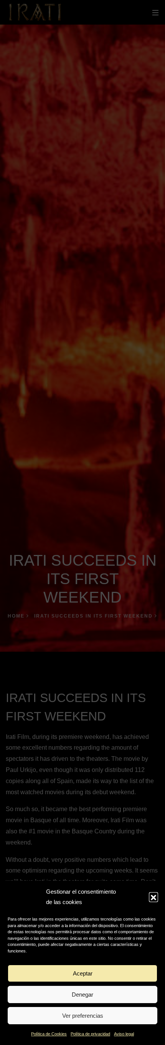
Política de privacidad (90, 1034)
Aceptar (82, 973)
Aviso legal (124, 1034)
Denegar (82, 994)
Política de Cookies (49, 1034)
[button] (153, 897)
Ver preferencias (82, 1015)
